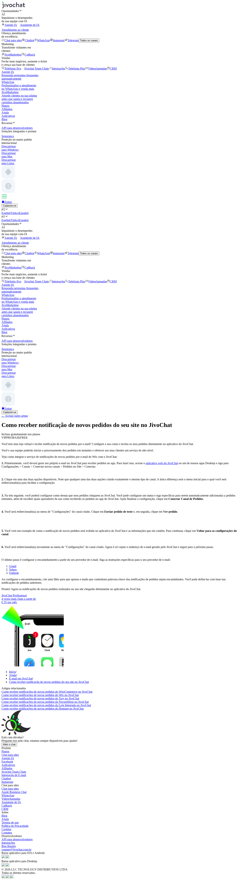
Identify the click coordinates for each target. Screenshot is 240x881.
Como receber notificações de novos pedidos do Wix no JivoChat (40, 695)
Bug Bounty (9, 846)
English (6, 213)
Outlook (14, 572)
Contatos (7, 832)
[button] (120, 11)
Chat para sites (13, 40)
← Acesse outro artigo (15, 415)
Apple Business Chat (14, 792)
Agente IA (10, 24)
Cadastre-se (9, 205)
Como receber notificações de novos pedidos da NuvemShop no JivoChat (45, 701)
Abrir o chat (9, 744)
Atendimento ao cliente (15, 29)
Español (23, 213)
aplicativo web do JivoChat (162, 463)
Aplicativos (8, 115)
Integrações (58, 68)
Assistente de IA (30, 24)
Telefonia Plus (76, 68)
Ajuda (5, 112)
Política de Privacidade (15, 825)
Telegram (73, 40)
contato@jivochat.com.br (16, 849)
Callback (30, 54)
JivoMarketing (13, 54)
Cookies (6, 829)
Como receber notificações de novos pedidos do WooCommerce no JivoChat (47, 691)
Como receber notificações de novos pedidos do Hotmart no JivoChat (43, 708)
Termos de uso (10, 822)
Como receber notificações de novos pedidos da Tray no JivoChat (40, 698)
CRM (113, 68)
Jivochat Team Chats (36, 68)
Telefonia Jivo (12, 68)
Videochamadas (97, 68)
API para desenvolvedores (17, 839)
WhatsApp (43, 40)
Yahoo (13, 569)
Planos (5, 105)
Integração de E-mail (14, 775)
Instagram (58, 40)
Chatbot (29, 40)
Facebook (7, 761)
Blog (4, 119)
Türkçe (14, 213)
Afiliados (7, 109)
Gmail (12, 566)
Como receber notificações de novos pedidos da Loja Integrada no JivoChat (46, 705)
